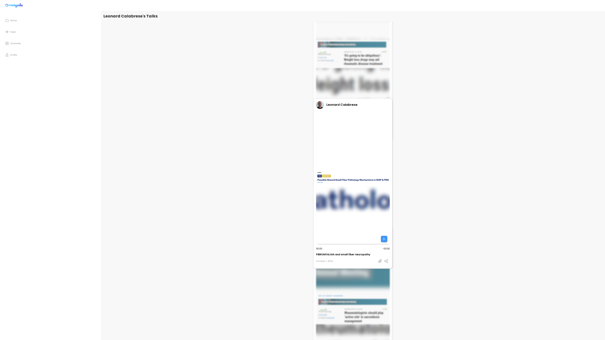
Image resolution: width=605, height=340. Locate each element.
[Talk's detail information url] (380, 261)
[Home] (14, 5)
